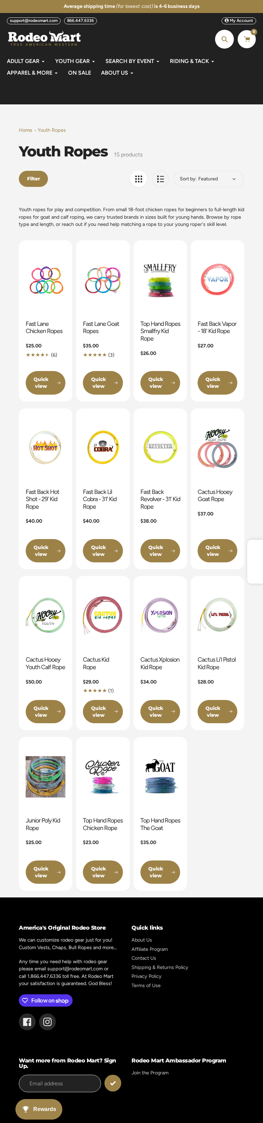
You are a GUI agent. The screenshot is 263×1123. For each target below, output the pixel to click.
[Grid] (138, 178)
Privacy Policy (147, 976)
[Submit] (112, 1083)
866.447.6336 (80, 20)
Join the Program (150, 1073)
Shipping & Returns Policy (160, 967)
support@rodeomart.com (34, 20)
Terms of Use (146, 985)
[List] (160, 178)
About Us (142, 940)
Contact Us (144, 958)
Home (25, 130)
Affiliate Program (150, 949)
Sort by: (188, 179)
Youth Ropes (52, 130)
